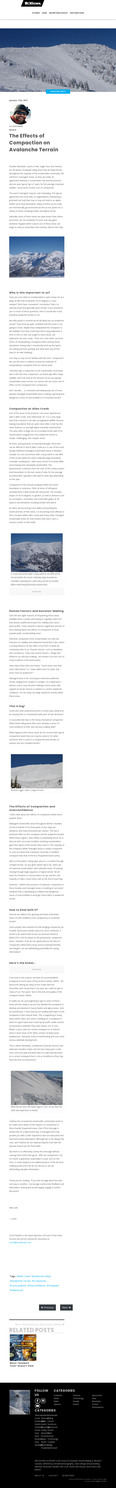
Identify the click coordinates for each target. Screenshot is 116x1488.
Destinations (77, 13)
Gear (44, 13)
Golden (44, 1415)
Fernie (37, 1430)
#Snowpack (53, 1285)
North (43, 1442)
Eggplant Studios (101, 1481)
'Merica (38, 1415)
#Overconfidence (36, 1285)
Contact (53, 1475)
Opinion (44, 1445)
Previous (48, 1307)
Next (65, 1307)
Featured (39, 1427)
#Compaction (39, 1280)
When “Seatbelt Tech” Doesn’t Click (22, 1364)
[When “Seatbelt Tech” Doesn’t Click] (23, 1347)
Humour (45, 1418)
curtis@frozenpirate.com (20, 1242)
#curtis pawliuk (18, 1285)
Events (38, 1424)
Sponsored (97, 1395)
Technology (78, 1398)
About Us (39, 1475)
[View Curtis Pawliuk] (20, 113)
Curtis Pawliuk (17, 126)
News (43, 1439)
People (44, 1447)
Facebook (37, 1400)
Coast (37, 1418)
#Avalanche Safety (41, 1276)
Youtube (37, 1405)
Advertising (68, 1475)
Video (56, 1401)
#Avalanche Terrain (20, 1280)
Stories (36, 13)
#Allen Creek (23, 1276)
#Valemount (16, 1290)
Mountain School (58, 13)
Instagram (43, 1400)
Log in (105, 1479)
